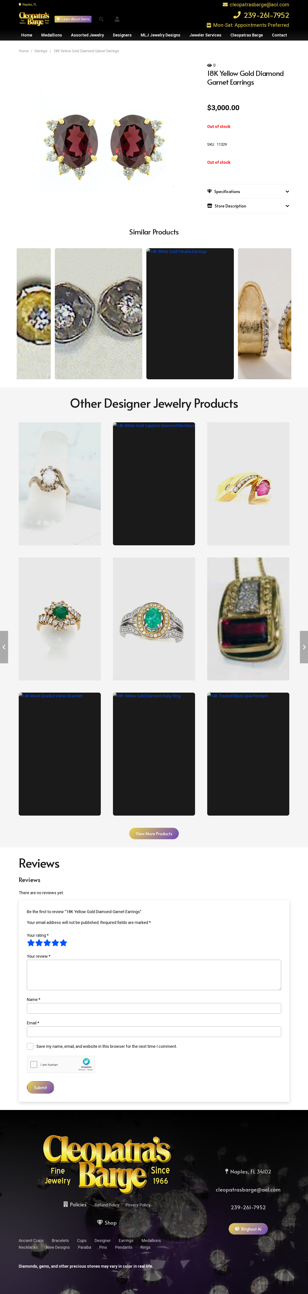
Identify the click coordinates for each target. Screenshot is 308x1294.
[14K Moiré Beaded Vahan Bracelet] (60, 754)
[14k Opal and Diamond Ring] (60, 483)
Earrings (40, 51)
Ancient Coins (31, 1240)
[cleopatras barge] (34, 19)
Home (24, 51)
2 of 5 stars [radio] (39, 943)
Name (33, 999)
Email (33, 1023)
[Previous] (25, 313)
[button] (101, 19)
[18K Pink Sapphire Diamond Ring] (248, 483)
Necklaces (28, 1247)
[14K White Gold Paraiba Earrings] (68, 313)
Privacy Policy (138, 1205)
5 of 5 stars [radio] (63, 943)
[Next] (283, 313)
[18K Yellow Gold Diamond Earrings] (159, 313)
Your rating (38, 935)
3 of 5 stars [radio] (47, 943)
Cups (82, 1240)
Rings (145, 1247)
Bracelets (60, 1240)
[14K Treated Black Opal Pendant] (248, 754)
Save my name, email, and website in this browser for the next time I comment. (106, 1046)
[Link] (117, 19)
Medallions (151, 1240)
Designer (103, 1240)
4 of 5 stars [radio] (55, 943)
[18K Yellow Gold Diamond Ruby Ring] (154, 754)
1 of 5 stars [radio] (31, 943)
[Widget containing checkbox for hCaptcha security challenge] (61, 1064)
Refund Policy (107, 1205)
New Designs (58, 1247)
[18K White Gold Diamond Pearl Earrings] (251, 313)
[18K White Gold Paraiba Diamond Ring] (154, 618)
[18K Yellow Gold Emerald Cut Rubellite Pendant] (248, 618)
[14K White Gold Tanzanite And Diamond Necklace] (154, 483)
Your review (39, 956)
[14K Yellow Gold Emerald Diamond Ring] (60, 618)
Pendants (123, 1247)
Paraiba (84, 1247)
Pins (103, 1247)
